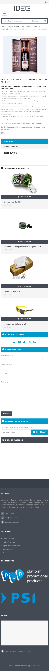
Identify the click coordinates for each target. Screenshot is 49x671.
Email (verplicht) (6, 364)
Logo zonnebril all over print (15, 324)
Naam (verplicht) (7, 355)
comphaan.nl (35, 666)
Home (3, 27)
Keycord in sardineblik (12, 202)
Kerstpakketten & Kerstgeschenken (19, 27)
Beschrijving (7, 141)
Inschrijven (40, 432)
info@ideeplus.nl (11, 518)
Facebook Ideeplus (12, 522)
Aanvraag (4, 382)
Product (4, 373)
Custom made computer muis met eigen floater (22, 247)
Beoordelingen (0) (10, 146)
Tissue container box (12, 291)
